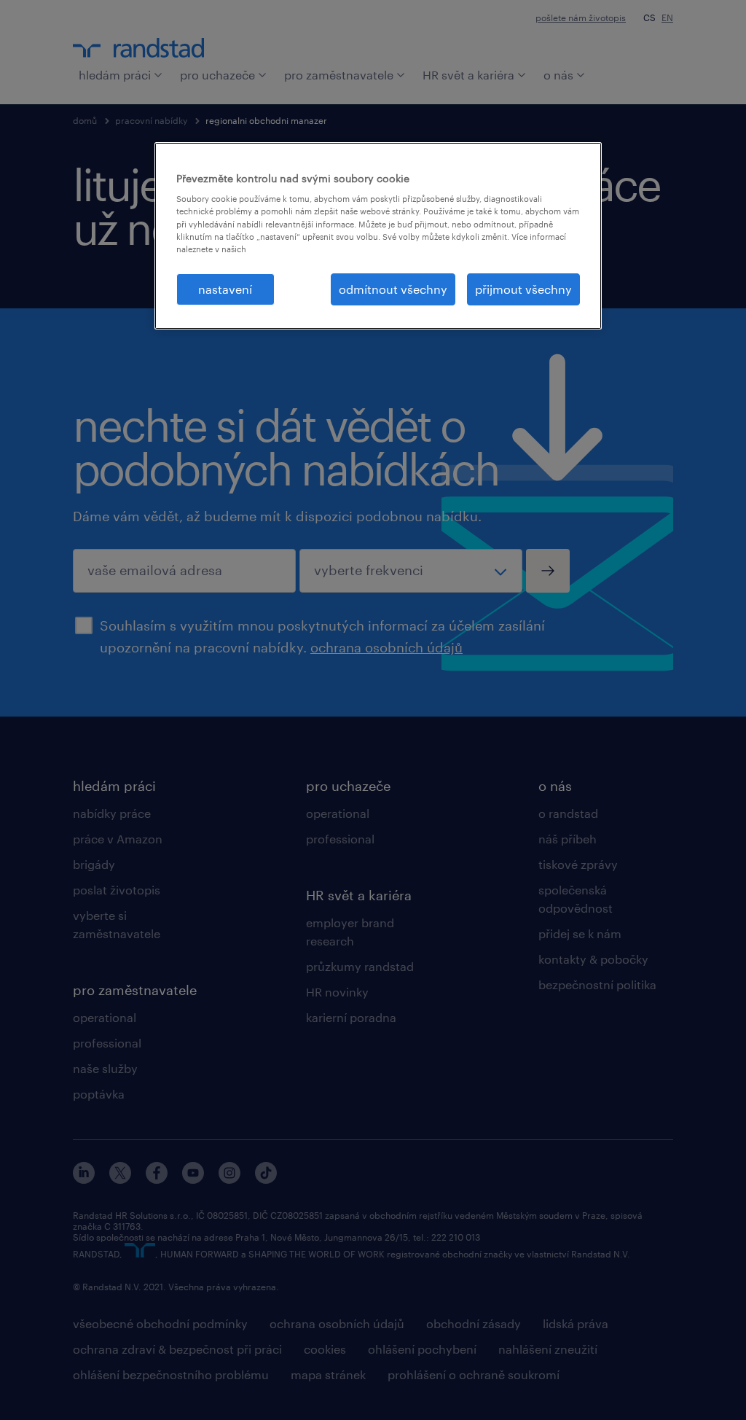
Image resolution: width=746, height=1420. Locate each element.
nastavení (225, 289)
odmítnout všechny (393, 289)
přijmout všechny (523, 289)
